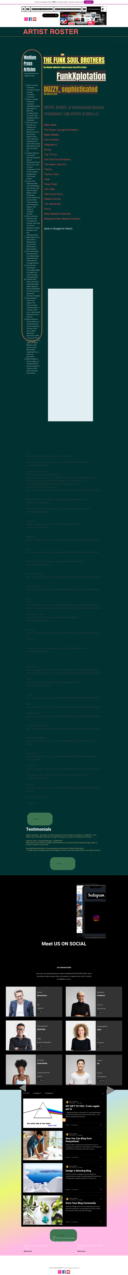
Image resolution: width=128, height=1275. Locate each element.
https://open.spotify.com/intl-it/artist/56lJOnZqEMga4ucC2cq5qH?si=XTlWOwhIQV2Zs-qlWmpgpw (63, 707)
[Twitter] (41, 1012)
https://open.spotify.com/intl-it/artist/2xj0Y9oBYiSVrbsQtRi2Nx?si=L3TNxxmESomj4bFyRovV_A (62, 756)
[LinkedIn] (43, 1012)
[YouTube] (34, 19)
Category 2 (49, 1093)
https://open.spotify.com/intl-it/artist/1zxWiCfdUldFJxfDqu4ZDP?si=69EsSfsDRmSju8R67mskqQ (63, 670)
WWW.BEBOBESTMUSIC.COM (64, 1264)
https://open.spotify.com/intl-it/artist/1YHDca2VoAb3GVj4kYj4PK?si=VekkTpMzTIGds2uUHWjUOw (63, 673)
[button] (103, 1093)
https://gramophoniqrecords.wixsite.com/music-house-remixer (50, 456)
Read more (28, 1251)
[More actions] (101, 1102)
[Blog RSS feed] (64, 1120)
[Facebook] (30, 19)
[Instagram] (26, 19)
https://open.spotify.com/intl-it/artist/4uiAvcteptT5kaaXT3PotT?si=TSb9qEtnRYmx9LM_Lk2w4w (63, 552)
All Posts (26, 1093)
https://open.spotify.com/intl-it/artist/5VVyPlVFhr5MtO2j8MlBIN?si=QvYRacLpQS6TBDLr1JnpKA (63, 769)
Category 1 (37, 1093)
